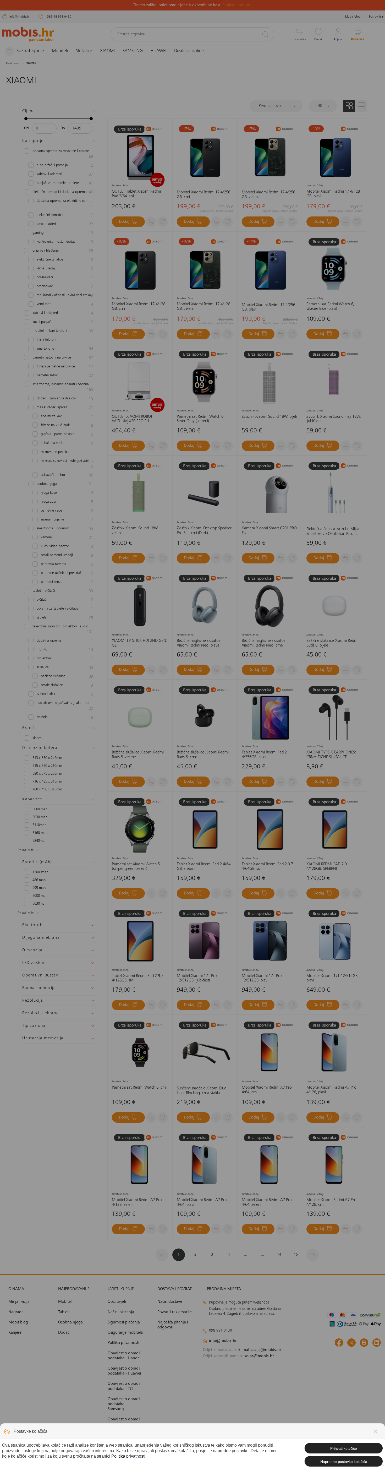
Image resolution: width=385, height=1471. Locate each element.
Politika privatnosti (128, 1456)
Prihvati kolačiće (343, 1448)
